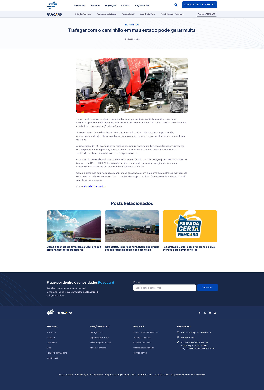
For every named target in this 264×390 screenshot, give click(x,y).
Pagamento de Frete (106, 14)
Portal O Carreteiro (94, 186)
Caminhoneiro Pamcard (172, 14)
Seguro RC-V (128, 14)
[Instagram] (205, 312)
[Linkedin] (215, 312)
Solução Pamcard (83, 14)
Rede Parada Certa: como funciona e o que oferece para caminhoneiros (189, 248)
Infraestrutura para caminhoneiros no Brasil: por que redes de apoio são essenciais (132, 248)
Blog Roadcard (141, 5)
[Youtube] (210, 312)
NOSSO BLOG (132, 25)
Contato (125, 5)
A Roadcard (79, 5)
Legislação (110, 5)
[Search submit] (175, 5)
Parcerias (95, 5)
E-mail (137, 282)
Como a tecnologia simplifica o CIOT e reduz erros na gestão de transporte (74, 248)
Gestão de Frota (148, 14)
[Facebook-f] (200, 312)
